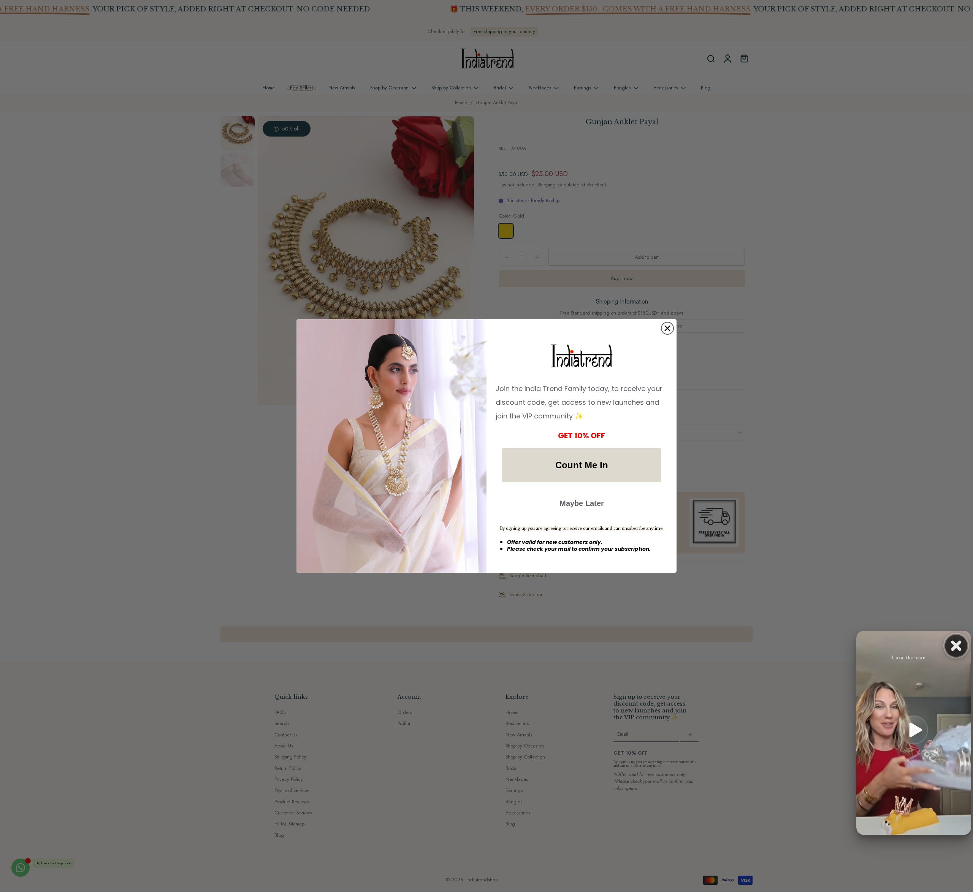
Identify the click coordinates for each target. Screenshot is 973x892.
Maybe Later (581, 503)
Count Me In (581, 465)
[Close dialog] (667, 328)
